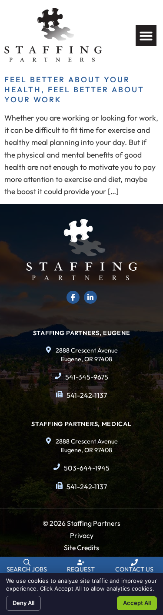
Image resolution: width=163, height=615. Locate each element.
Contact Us (134, 569)
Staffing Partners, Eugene (81, 333)
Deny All (23, 602)
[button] (146, 35)
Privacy (81, 535)
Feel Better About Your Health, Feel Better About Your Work (74, 89)
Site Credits (81, 547)
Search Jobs (27, 569)
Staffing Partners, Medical (81, 424)
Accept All (137, 602)
